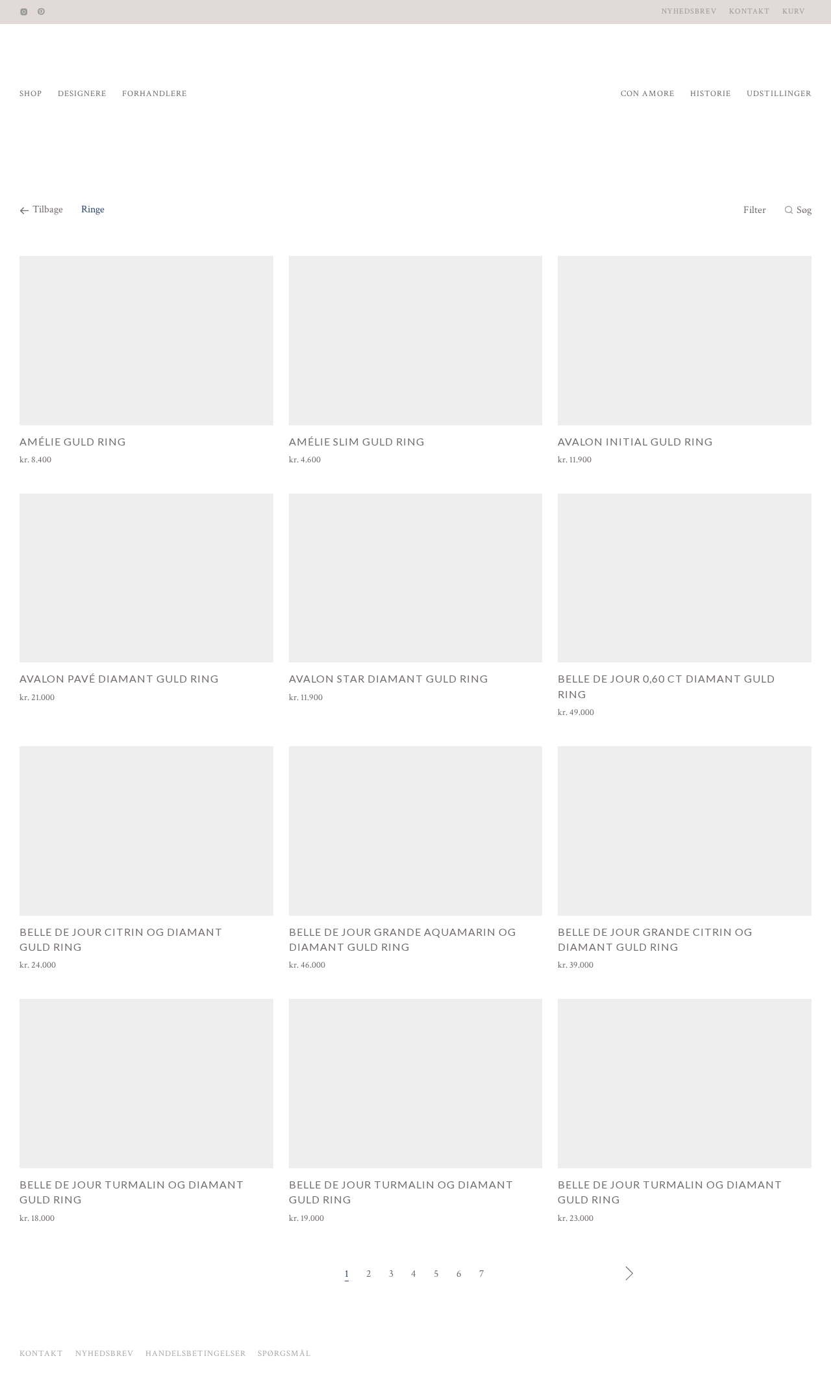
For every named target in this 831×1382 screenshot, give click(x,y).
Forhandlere (154, 93)
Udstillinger (779, 93)
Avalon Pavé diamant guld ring (119, 678)
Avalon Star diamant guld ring (388, 678)
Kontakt (749, 12)
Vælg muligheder (45, 460)
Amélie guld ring (72, 441)
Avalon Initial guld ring (635, 441)
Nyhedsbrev (689, 12)
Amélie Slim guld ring (357, 441)
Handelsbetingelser (195, 1353)
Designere (82, 93)
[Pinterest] (41, 11)
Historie (710, 93)
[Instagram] (23, 11)
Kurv (793, 12)
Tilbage (46, 209)
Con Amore (648, 93)
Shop (30, 93)
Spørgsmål (284, 1353)
